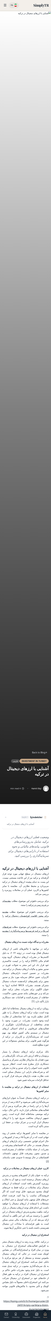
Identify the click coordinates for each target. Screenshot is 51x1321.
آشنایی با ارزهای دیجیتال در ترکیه (20, 824)
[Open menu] (5, 5)
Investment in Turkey (34, 761)
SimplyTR (41, 5)
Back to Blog (38, 752)
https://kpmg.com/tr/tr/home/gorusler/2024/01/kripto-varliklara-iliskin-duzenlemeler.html (26, 1305)
